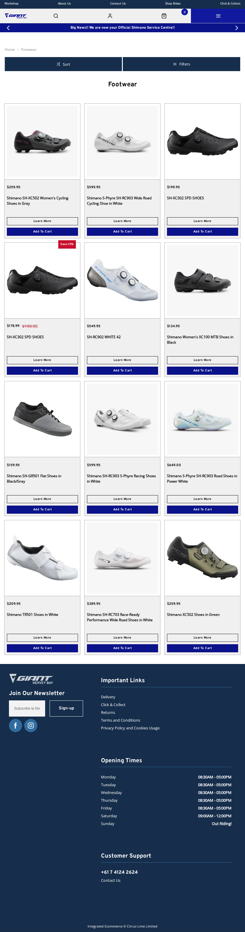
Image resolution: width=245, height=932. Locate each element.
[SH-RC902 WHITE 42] (122, 280)
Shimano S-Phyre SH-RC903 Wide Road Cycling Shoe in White (119, 201)
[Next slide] (236, 28)
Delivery (108, 697)
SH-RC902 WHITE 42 (104, 337)
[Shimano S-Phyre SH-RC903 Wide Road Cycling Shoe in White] (122, 141)
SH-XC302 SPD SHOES (185, 198)
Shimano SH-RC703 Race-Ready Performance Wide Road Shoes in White (120, 617)
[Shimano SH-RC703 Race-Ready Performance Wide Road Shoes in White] (122, 558)
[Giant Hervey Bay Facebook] (15, 725)
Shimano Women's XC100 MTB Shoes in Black (200, 340)
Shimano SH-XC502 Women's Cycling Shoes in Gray (37, 201)
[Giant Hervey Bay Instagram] (30, 725)
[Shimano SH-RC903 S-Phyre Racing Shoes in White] (122, 419)
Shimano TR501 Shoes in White (32, 614)
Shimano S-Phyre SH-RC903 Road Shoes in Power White (202, 478)
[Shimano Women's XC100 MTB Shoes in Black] (202, 280)
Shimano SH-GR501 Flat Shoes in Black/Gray (34, 478)
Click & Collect (113, 704)
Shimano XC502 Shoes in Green (193, 614)
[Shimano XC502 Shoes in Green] (202, 558)
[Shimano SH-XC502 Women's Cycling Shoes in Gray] (42, 141)
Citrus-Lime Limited (142, 926)
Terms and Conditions (120, 720)
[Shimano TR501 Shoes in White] (42, 558)
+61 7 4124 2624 (119, 873)
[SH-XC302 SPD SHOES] (202, 141)
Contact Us (110, 880)
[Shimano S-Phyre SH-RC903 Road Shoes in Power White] (202, 419)
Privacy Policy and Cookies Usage (130, 728)
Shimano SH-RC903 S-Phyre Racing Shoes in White (121, 478)
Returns (108, 712)
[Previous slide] (8, 28)
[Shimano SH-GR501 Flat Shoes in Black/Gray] (42, 419)
